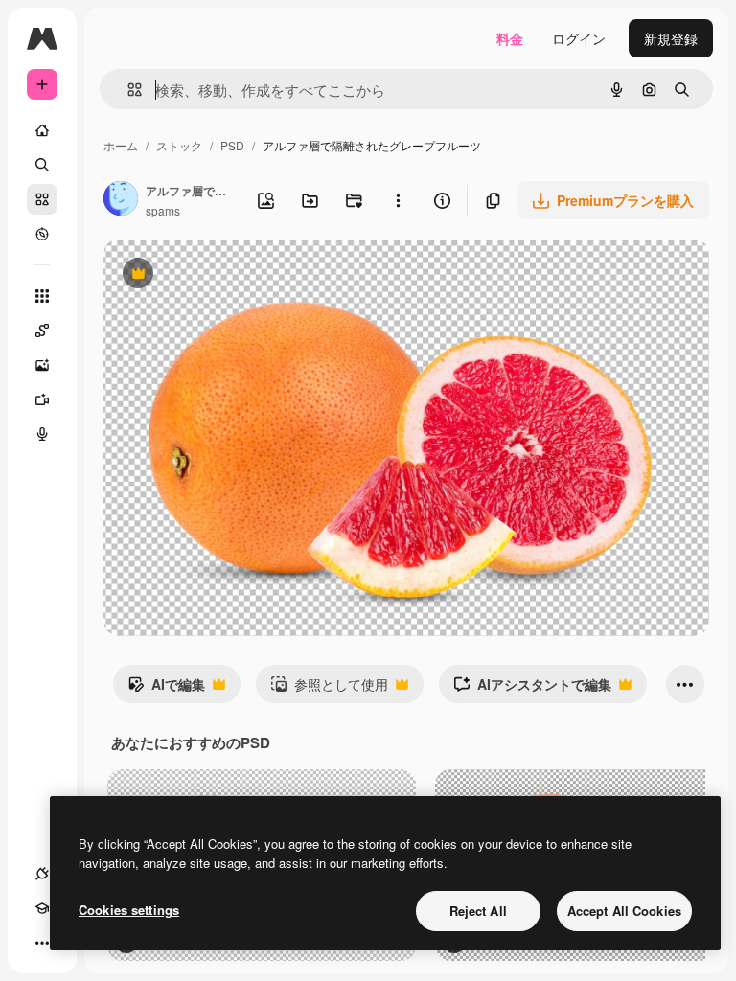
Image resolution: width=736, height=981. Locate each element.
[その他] (42, 942)
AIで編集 (166, 688)
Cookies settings (129, 910)
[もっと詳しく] (42, 233)
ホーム (121, 145)
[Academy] (42, 908)
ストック (179, 145)
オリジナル (235, 275)
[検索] (42, 164)
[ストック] (42, 199)
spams (163, 210)
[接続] (42, 873)
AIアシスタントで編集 (532, 688)
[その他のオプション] (398, 200)
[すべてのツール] (42, 296)
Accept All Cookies (624, 910)
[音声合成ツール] (42, 434)
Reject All (478, 910)
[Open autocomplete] (127, 89)
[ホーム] (42, 130)
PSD (232, 145)
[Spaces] (42, 330)
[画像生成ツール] (42, 365)
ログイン (579, 38)
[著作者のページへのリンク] (121, 200)
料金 (509, 38)
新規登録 (671, 38)
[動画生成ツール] (42, 399)
